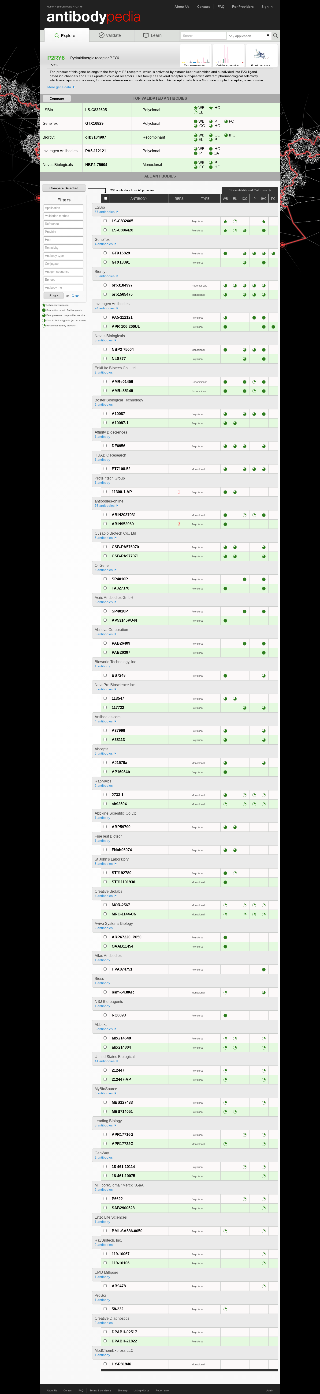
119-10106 (121, 1263)
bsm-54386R (123, 992)
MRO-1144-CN (124, 914)
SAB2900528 (123, 1208)
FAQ (221, 6)
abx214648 (121, 1038)
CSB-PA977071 (125, 556)
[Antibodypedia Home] (98, 20)
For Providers (243, 6)
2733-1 (117, 795)
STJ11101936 (123, 882)
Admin (269, 1390)
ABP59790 (121, 827)
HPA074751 (122, 969)
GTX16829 (94, 123)
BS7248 (119, 675)
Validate (113, 35)
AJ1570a (119, 763)
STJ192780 (121, 873)
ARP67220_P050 (126, 937)
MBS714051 (122, 1112)
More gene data (59, 87)
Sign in (267, 6)
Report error (163, 1390)
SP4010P (120, 579)
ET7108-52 (121, 469)
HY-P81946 (121, 1364)
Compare (57, 98)
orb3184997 (95, 137)
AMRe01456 (122, 382)
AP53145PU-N (124, 620)
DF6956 (118, 446)
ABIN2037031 (124, 515)
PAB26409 (121, 643)
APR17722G (122, 1144)
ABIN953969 (123, 524)
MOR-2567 (121, 905)
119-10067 (121, 1254)
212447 (118, 1070)
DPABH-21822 (124, 1341)
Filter (53, 296)
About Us (182, 6)
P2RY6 (78, 6)
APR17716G (122, 1135)
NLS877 (119, 359)
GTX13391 (121, 262)
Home (50, 6)
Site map (122, 1390)
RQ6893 (119, 1015)
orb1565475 (122, 294)
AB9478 (119, 1286)
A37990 (118, 731)
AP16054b (121, 772)
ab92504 (119, 804)
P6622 (117, 1199)
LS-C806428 (122, 230)
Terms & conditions (101, 1390)
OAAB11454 (122, 946)
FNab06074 (122, 850)
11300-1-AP (122, 492)
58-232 (117, 1309)
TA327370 (120, 588)
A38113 (118, 740)
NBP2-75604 (96, 165)
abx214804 (121, 1047)
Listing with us (141, 1390)
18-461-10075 (123, 1176)
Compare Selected (63, 188)
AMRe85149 (122, 391)
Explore (68, 35)
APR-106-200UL (126, 327)
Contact (203, 6)
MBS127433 (122, 1102)
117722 (118, 708)
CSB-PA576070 (125, 547)
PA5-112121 (95, 151)
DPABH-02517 (124, 1332)
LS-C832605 (96, 110)
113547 (118, 698)
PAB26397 (121, 652)
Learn (156, 35)
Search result (64, 6)
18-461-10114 (123, 1167)
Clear (75, 296)
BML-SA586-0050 (127, 1231)
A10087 (118, 414)
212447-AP (121, 1079)
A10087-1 (120, 423)
